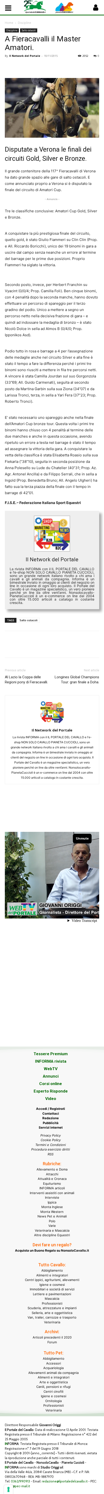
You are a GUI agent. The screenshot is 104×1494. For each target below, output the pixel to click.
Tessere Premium (51, 1053)
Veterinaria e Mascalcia (52, 1230)
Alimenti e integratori (52, 1275)
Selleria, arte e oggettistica (52, 1313)
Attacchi (52, 1174)
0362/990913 (20, 1481)
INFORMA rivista (50, 1061)
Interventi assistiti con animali (52, 1193)
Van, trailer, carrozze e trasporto (52, 1317)
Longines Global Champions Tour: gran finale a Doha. (77, 679)
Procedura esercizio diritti (50, 1149)
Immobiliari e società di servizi (52, 1289)
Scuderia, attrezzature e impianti (52, 1308)
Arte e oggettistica (53, 1382)
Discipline (24, 23)
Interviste (52, 1197)
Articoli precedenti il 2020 (52, 1337)
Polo (52, 1221)
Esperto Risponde (51, 1091)
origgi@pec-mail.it (17, 1486)
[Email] (54, 66)
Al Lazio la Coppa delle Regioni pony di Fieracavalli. (26, 679)
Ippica (52, 1202)
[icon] (95, 9)
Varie (52, 1226)
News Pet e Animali (52, 1216)
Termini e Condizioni (50, 1145)
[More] (77, 66)
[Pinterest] (32, 66)
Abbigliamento (52, 1270)
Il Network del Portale (24, 56)
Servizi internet (51, 1127)
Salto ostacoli (29, 30)
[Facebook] (10, 66)
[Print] (65, 66)
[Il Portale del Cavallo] (38, 6)
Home (9, 23)
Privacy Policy (50, 1135)
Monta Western (52, 1212)
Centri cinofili (53, 1391)
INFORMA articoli (52, 1188)
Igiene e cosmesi (52, 1285)
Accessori (53, 1363)
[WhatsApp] (43, 66)
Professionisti (52, 1303)
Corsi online (50, 1083)
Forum (52, 1342)
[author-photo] (52, 723)
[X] (21, 66)
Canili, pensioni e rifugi (53, 1387)
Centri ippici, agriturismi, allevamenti (52, 1280)
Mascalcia (52, 1298)
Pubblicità (51, 1123)
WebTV (51, 1068)
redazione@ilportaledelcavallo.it (65, 1481)
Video (50, 1098)
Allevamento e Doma (52, 1169)
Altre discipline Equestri (52, 1235)
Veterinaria (52, 1322)
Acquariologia (53, 1368)
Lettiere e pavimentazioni (52, 1294)
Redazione (50, 1118)
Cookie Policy (51, 1140)
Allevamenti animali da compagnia (53, 1373)
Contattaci (50, 1113)
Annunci (51, 1076)
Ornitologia (53, 1401)
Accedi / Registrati (50, 1109)
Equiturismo (52, 1183)
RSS (50, 1154)
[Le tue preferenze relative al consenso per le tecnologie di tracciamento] (8, 1489)
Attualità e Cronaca (52, 1179)
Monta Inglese (52, 1207)
